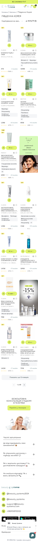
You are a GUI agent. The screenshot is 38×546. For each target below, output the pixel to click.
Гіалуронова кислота (9, 164)
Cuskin (3, 50)
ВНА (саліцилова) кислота (27, 219)
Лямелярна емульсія (8, 169)
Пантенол (24, 112)
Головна (5, 12)
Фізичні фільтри (7, 313)
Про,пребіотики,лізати (29, 63)
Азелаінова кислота (28, 216)
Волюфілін (5, 216)
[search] (5, 6)
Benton (23, 99)
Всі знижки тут (19, 2)
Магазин (13, 12)
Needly (3, 153)
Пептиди (13, 216)
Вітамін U (24, 60)
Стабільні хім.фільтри (6, 114)
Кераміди (33, 60)
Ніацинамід (6, 111)
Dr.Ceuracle (25, 256)
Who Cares (24, 347)
